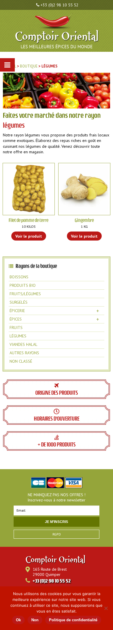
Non (35, 620)
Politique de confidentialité (73, 620)
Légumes (18, 336)
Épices (54, 319)
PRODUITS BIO (23, 285)
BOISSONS (19, 277)
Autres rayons (24, 352)
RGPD (56, 534)
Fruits (16, 327)
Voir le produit (28, 236)
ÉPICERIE (54, 310)
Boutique (29, 66)
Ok (18, 620)
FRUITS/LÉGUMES (25, 293)
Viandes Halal (23, 344)
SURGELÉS (19, 302)
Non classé (21, 361)
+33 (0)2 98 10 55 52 (60, 5)
